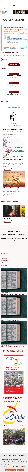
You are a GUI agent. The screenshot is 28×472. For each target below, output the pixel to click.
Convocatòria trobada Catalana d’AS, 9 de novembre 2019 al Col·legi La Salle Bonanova (13, 351)
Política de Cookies (5, 464)
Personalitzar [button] (20, 470)
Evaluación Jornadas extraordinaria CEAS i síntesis (13, 426)
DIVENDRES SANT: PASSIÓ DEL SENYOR (10, 320)
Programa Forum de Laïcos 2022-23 (11, 401)
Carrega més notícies (14, 64)
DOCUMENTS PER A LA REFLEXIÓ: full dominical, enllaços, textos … (13, 160)
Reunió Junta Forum (14, 76)
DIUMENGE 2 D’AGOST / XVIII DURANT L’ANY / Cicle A (13, 294)
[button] (2, 1)
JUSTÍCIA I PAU (7, 218)
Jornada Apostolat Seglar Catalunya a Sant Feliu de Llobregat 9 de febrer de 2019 (13, 398)
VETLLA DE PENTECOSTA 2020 (11, 187)
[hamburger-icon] (25, 450)
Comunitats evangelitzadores (10, 52)
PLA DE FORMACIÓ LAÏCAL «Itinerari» (13, 129)
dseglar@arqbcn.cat (4, 260)
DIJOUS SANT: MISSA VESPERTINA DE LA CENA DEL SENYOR (12, 347)
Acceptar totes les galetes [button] (10, 470)
